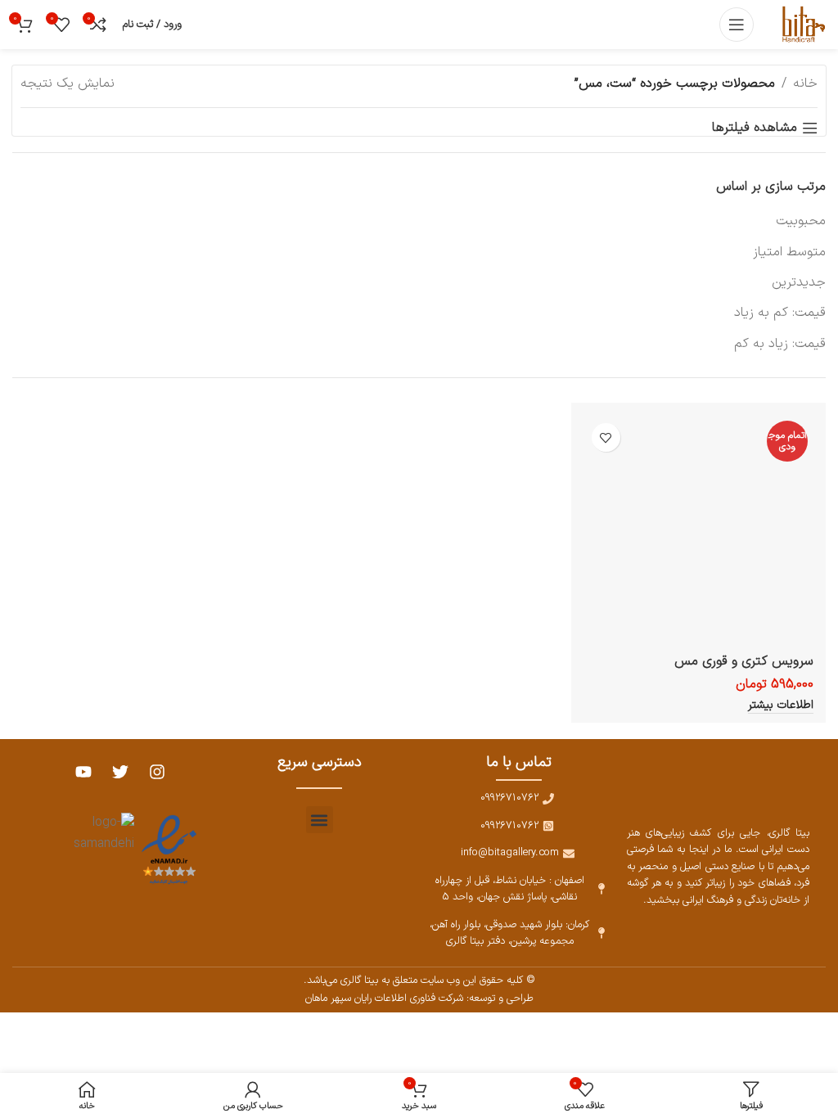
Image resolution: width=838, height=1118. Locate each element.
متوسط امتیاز (789, 252)
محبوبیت (801, 221)
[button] (319, 819)
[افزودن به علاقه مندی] (606, 437)
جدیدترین (799, 282)
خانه (805, 83)
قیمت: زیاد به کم (780, 344)
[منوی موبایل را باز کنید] (736, 24)
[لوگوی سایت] (802, 24)
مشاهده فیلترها (754, 128)
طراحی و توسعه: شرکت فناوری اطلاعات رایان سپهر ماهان (419, 998)
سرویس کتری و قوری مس (743, 661)
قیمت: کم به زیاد (780, 312)
